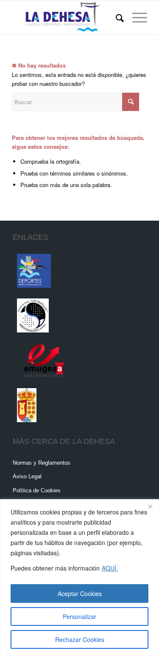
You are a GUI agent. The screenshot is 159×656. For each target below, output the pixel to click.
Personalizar (79, 616)
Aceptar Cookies (80, 593)
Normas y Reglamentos (41, 463)
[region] (79, 577)
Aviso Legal (27, 476)
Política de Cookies (37, 490)
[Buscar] (115, 17)
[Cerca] (150, 506)
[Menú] (135, 17)
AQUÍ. (110, 568)
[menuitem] (115, 17)
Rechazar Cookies (79, 639)
